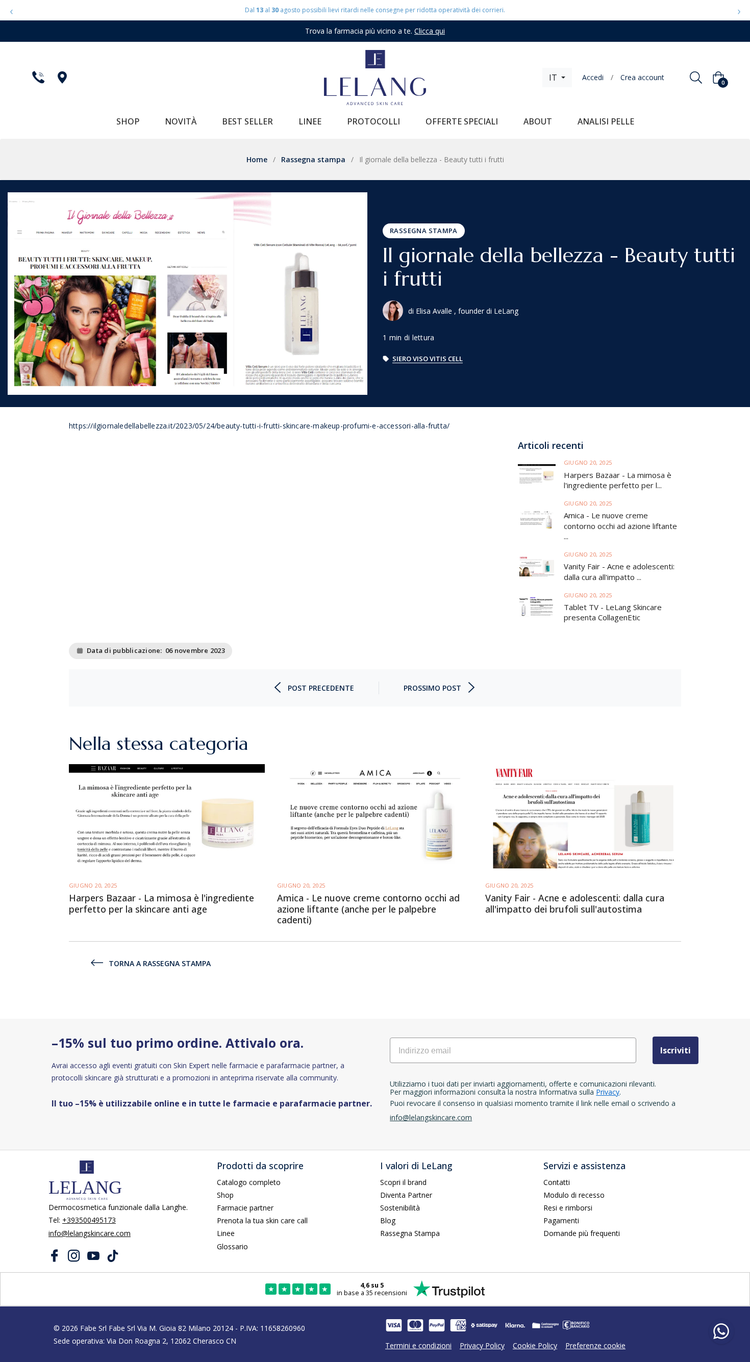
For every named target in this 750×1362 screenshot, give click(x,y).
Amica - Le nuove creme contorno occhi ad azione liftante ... (620, 525)
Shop (225, 1195)
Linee (226, 1233)
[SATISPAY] (484, 1325)
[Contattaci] (37, 77)
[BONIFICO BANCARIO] (576, 1325)
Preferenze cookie (595, 1345)
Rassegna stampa (313, 159)
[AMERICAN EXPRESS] (458, 1325)
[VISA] (394, 1325)
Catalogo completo (249, 1182)
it (554, 77)
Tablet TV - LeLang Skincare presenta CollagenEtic (613, 612)
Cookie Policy (535, 1345)
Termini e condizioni (418, 1345)
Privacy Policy (482, 1345)
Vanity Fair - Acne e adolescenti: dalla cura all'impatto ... (619, 571)
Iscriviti (675, 1050)
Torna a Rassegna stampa (160, 963)
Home (256, 159)
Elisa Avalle (434, 311)
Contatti (556, 1182)
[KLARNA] (515, 1325)
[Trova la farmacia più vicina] (61, 77)
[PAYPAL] (436, 1325)
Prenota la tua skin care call (262, 1220)
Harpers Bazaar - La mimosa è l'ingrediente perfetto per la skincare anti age (161, 904)
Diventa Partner (406, 1195)
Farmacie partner (245, 1208)
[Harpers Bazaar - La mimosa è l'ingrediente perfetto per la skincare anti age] (541, 475)
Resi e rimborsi (567, 1208)
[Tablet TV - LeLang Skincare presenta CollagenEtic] (541, 607)
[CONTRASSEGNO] (545, 1325)
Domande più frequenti (581, 1233)
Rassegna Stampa (410, 1233)
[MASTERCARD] (415, 1325)
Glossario (232, 1246)
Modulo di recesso (574, 1195)
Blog (387, 1220)
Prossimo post (432, 688)
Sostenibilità (400, 1208)
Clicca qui (429, 31)
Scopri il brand (403, 1182)
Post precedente (321, 688)
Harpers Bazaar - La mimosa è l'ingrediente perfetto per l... (617, 479)
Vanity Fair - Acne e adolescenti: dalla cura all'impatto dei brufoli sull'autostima (574, 904)
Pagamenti (561, 1220)
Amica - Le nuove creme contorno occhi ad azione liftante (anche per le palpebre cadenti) (368, 909)
